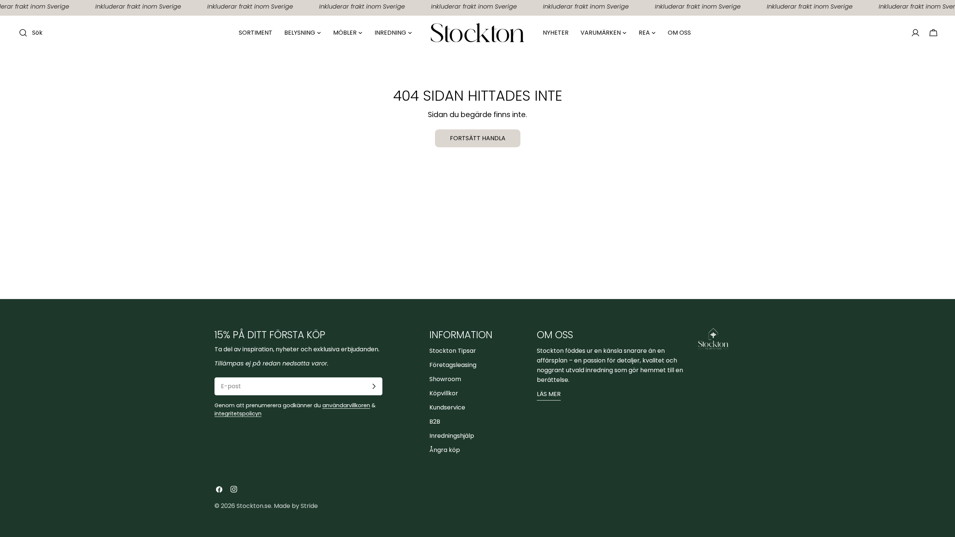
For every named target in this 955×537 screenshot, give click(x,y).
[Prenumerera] (374, 386)
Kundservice (447, 407)
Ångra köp (444, 450)
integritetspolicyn (238, 413)
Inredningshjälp (451, 435)
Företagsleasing (452, 365)
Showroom (445, 379)
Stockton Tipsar (452, 350)
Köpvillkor (443, 393)
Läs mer (549, 394)
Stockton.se (254, 506)
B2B (434, 421)
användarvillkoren (346, 405)
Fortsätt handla (477, 138)
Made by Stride (296, 506)
